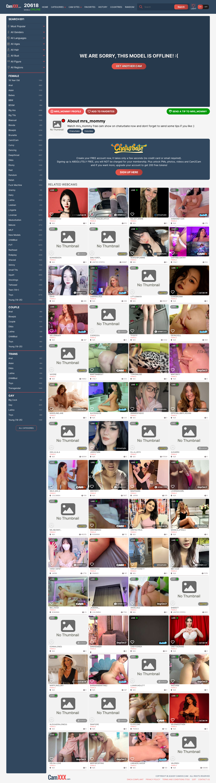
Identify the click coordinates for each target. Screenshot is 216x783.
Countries (116, 7)
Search (181, 7)
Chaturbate (74, 131)
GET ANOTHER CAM (129, 66)
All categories (26, 428)
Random (129, 7)
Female (53, 221)
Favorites (89, 7)
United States (98, 262)
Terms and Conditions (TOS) (176, 779)
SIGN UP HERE (129, 172)
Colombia (88, 131)
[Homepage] (13, 6)
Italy (175, 262)
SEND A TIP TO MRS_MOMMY (190, 111)
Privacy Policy (153, 779)
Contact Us (204, 779)
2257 (194, 779)
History (102, 7)
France (95, 573)
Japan (135, 495)
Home (45, 7)
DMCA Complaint (135, 779)
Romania (96, 534)
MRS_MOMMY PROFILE (67, 111)
